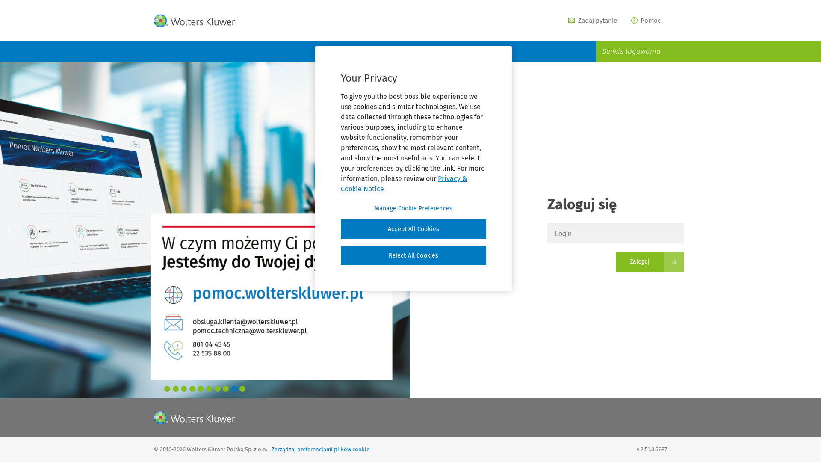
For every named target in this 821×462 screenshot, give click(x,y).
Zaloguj (640, 261)
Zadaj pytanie (597, 20)
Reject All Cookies (414, 255)
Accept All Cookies (413, 229)
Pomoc (651, 20)
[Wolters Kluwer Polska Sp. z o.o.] (194, 20)
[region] (413, 168)
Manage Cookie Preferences (413, 208)
